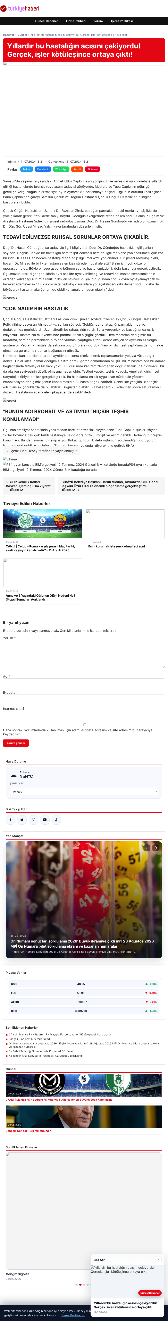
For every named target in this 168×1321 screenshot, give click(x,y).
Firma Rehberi (76, 21)
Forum (98, 21)
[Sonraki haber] (155, 847)
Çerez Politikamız (73, 1315)
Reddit (77, 169)
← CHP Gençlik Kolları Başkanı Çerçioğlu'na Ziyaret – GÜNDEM (28, 486)
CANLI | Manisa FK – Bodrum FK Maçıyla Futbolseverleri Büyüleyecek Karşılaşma (60, 1034)
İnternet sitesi (13, 709)
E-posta (10, 692)
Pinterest (92, 169)
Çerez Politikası (122, 21)
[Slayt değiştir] (76, 1285)
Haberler (8, 34)
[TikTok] (56, 820)
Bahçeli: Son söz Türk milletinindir (30, 1039)
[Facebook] (10, 820)
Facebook (43, 169)
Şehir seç (17, 783)
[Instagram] (33, 820)
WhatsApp (61, 169)
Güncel (22, 34)
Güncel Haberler (46, 21)
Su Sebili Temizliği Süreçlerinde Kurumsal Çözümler (41, 1051)
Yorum (9, 638)
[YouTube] (45, 820)
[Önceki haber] (146, 847)
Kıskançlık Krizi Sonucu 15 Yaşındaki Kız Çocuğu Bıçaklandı (46, 1055)
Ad (6, 676)
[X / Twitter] (22, 820)
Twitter (27, 169)
